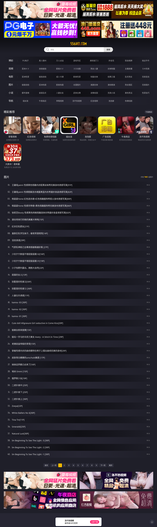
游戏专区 (77, 60)
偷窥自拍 (25, 85)
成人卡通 (60, 76)
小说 (11, 92)
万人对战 (60, 60)
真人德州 (42, 60)
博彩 (11, 60)
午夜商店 (42, 101)
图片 (11, 84)
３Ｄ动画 (77, 68)
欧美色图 (60, 85)
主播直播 (128, 68)
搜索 (108, 49)
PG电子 (25, 60)
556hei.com (78, 43)
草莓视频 (60, 101)
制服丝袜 (94, 76)
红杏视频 (94, 101)
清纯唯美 (111, 85)
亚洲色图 (42, 85)
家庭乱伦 (42, 93)
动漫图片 (77, 85)
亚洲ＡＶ (25, 68)
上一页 (54, 465)
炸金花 (111, 60)
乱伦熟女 (128, 76)
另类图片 (145, 85)
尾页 (110, 465)
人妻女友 (60, 93)
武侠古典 (77, 93)
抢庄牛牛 (145, 60)
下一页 (103, 465)
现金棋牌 (128, 60)
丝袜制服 (111, 68)
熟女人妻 (94, 68)
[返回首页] (152, 522)
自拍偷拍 (42, 68)
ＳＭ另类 (145, 68)
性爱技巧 (145, 93)
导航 (11, 100)
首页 (46, 465)
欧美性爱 (77, 76)
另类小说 (111, 93)
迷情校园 (94, 93)
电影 (11, 76)
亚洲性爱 (25, 76)
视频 (11, 68)
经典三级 (111, 76)
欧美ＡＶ (60, 68)
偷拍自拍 (42, 76)
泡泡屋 (111, 101)
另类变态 (145, 76)
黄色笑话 (128, 93)
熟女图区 (128, 85)
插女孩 (25, 101)
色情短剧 (128, 101)
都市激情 (25, 93)
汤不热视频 (77, 101)
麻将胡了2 (94, 60)
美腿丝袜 (94, 85)
